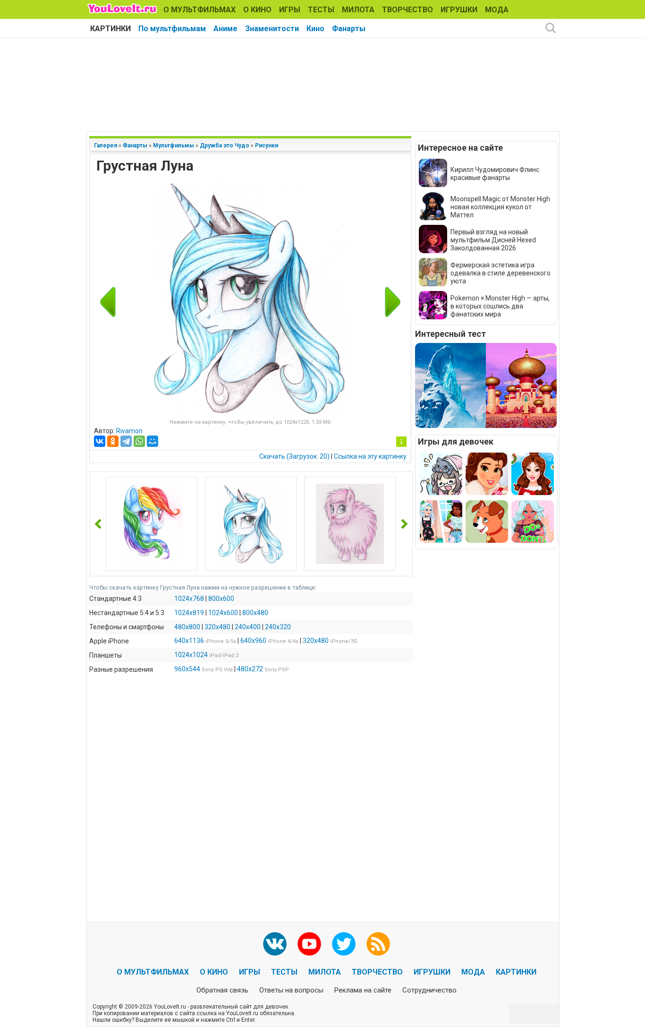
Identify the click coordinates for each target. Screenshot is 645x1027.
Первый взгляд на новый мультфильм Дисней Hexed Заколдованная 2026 (493, 240)
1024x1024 (191, 655)
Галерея (105, 145)
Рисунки (266, 145)
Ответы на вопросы (291, 990)
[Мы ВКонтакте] (275, 944)
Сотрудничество (429, 990)
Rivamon (129, 431)
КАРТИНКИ (110, 28)
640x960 (253, 640)
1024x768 (189, 598)
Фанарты (348, 28)
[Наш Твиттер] (344, 944)
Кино (315, 28)
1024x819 (189, 612)
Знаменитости (272, 28)
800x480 (255, 612)
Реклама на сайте (362, 990)
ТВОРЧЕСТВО (407, 9)
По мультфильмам (172, 28)
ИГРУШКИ (459, 9)
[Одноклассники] (113, 441)
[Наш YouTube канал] (309, 944)
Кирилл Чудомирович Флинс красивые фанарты (494, 173)
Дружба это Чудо (224, 145)
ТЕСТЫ (321, 9)
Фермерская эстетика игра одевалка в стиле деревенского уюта (500, 273)
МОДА (497, 9)
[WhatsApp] (139, 441)
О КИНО (257, 9)
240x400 (248, 627)
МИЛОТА (358, 9)
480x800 (187, 627)
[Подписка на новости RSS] (378, 944)
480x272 (250, 669)
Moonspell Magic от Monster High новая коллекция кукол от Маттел (500, 207)
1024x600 (223, 612)
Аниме (225, 28)
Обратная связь (222, 990)
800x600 (221, 598)
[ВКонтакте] (99, 441)
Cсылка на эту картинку (370, 456)
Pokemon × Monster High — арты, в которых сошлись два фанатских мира (500, 306)
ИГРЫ (289, 9)
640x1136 (189, 640)
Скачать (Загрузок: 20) (294, 456)
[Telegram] (126, 441)
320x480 (217, 627)
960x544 (187, 669)
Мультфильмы (173, 145)
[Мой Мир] (152, 441)
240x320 (278, 627)
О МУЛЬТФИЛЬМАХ (199, 9)
